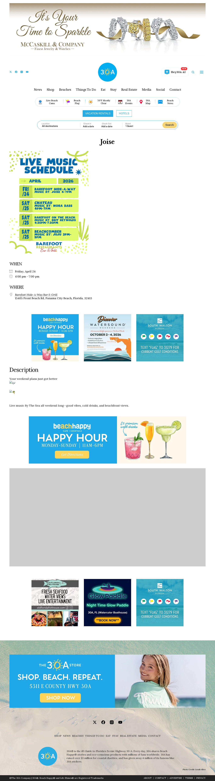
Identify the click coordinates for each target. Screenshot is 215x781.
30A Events (128, 102)
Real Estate (129, 89)
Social (160, 89)
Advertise (176, 778)
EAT (108, 735)
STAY (115, 735)
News (38, 89)
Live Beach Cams (52, 102)
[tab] (98, 113)
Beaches (65, 89)
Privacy (201, 778)
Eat (103, 89)
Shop (50, 89)
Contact (175, 89)
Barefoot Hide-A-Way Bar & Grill (36, 294)
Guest (128, 124)
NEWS (67, 735)
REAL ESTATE (128, 735)
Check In (87, 124)
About (148, 778)
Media (146, 89)
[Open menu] (202, 72)
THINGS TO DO (94, 735)
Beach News (170, 102)
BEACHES (78, 735)
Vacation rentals (97, 113)
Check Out (106, 124)
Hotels (124, 113)
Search (169, 124)
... (92, 126)
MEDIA (142, 735)
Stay (113, 89)
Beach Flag (77, 102)
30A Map (148, 102)
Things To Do (86, 89)
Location (46, 124)
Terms (189, 778)
